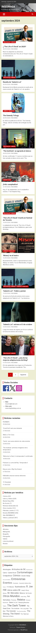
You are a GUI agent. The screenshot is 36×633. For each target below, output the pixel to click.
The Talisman (24, 614)
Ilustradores (20, 587)
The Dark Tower (16, 605)
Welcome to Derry (8, 616)
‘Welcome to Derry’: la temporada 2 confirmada (18, 456)
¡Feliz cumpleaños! (10, 184)
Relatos (21, 599)
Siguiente (23, 375)
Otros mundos (7, 508)
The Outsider (11, 611)
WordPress (23, 630)
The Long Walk (24, 608)
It (27, 586)
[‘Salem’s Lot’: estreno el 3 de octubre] (18, 312)
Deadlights (6, 422)
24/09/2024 (6, 118)
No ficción (6, 503)
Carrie (5, 573)
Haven (4, 587)
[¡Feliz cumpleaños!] (18, 172)
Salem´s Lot (13, 602)
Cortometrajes (25, 572)
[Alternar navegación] (4, 14)
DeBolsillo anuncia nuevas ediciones (14, 475)
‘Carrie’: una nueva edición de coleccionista (16, 441)
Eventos (7, 582)
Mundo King (7, 180)
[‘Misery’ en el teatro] (18, 243)
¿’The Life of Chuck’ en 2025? (14, 47)
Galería (5, 539)
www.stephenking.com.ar (13, 408)
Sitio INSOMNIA (8, 515)
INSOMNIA (8, 6)
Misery (5, 593)
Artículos (6, 529)
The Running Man (21, 611)
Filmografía (6, 536)
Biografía (6, 534)
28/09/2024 (6, 49)
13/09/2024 (6, 293)
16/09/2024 (6, 222)
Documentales (6, 579)
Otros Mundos (11, 596)
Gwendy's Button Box (25, 583)
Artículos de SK (19, 569)
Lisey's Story (25, 590)
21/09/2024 (6, 187)
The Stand (15, 614)
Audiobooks (29, 569)
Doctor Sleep (25, 576)
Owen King (23, 596)
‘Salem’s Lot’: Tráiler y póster (14, 291)
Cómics (5, 496)
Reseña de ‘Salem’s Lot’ (12, 82)
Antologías (7, 569)
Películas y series (9, 42)
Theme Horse (20, 627)
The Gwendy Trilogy (11, 115)
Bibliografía (6, 532)
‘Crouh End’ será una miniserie (12, 428)
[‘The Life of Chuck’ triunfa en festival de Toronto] (18, 205)
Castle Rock (12, 573)
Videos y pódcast (9, 251)
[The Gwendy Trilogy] (18, 103)
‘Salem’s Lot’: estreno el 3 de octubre (17, 324)
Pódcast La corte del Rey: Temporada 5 (15, 463)
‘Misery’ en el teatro (11, 255)
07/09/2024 (6, 362)
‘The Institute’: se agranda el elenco (17, 151)
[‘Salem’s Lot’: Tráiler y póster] (18, 278)
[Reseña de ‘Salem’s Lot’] (18, 69)
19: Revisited (7, 482)
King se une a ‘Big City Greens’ (12, 469)
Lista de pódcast (8, 541)
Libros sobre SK (13, 590)
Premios (13, 600)
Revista (5, 543)
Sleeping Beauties (23, 602)
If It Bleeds (10, 587)
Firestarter (15, 583)
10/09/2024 (6, 327)
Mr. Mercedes (13, 593)
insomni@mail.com (11, 404)
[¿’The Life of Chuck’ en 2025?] (18, 34)
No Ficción (29, 593)
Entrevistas (18, 579)
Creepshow (7, 576)
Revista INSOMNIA (8, 513)
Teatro (4, 606)
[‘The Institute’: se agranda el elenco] (18, 138)
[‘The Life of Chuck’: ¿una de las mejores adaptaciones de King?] (18, 345)
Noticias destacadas (9, 506)
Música (22, 593)
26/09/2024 (6, 84)
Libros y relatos (8, 111)
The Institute (15, 608)
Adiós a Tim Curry (8, 435)
